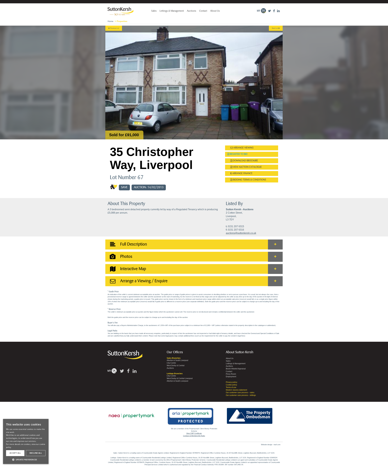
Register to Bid (238, 154)
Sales (154, 11)
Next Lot (275, 28)
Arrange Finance (242, 173)
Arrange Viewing (243, 148)
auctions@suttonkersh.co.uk (241, 233)
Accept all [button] (15, 453)
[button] (25, 459)
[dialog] (25, 441)
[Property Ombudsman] (249, 414)
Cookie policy (231, 385)
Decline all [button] (36, 453)
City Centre (171, 363)
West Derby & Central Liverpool (180, 378)
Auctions (191, 11)
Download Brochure (245, 161)
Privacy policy (231, 382)
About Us (215, 11)
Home (110, 21)
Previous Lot (114, 28)
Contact (203, 11)
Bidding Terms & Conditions (249, 180)
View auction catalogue (247, 167)
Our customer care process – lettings (241, 395)
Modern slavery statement (236, 390)
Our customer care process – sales (240, 392)
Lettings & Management (172, 11)
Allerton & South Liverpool (177, 360)
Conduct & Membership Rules (194, 436)
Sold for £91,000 (124, 135)
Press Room (231, 374)
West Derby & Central (175, 365)
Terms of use (231, 387)
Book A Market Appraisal (236, 369)
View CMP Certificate (194, 433)
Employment (231, 377)
